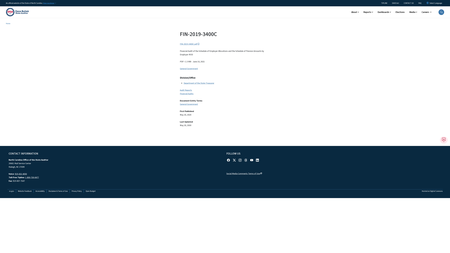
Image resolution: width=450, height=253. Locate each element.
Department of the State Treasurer (199, 83)
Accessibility (40, 191)
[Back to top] (444, 140)
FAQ (419, 3)
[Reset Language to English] (428, 3)
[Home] (17, 9)
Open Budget (91, 191)
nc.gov (11, 191)
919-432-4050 (21, 174)
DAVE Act (395, 3)
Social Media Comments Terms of (243, 173)
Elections (400, 12)
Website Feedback (25, 191)
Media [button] (412, 12)
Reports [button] (367, 12)
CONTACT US (409, 3)
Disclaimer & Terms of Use (58, 191)
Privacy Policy (77, 191)
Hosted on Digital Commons (432, 191)
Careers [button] (426, 12)
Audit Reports (186, 90)
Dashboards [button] (383, 12)
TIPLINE (384, 3)
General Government (189, 68)
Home (8, 23)
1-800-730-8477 (32, 177)
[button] (441, 12)
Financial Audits (186, 93)
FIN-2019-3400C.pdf (188, 44)
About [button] (354, 12)
